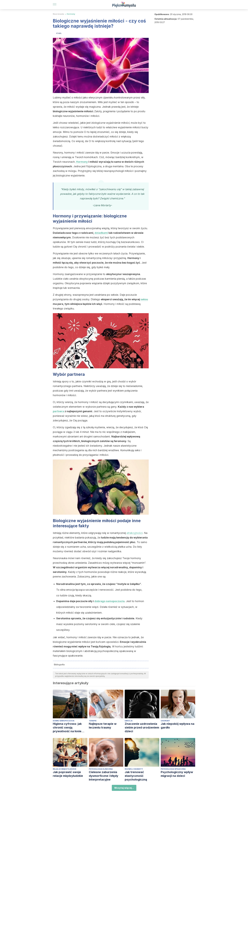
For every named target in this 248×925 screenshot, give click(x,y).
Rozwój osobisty (134, 769)
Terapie (93, 721)
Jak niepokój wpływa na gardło (177, 725)
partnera (58, 411)
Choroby (165, 721)
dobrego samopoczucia (109, 601)
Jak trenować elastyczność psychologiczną (136, 775)
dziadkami (101, 232)
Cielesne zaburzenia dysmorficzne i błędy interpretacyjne (103, 775)
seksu (144, 299)
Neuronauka (58, 14)
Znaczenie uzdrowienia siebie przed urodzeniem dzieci (142, 727)
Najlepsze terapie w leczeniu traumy (103, 725)
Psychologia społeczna (173, 769)
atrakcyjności (135, 532)
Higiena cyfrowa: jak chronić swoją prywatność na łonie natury (67, 727)
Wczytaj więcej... (124, 787)
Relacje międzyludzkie (64, 769)
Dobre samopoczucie (63, 721)
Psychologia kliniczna (101, 769)
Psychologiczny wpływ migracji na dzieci (177, 774)
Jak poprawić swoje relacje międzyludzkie (68, 774)
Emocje (129, 721)
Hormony (71, 14)
